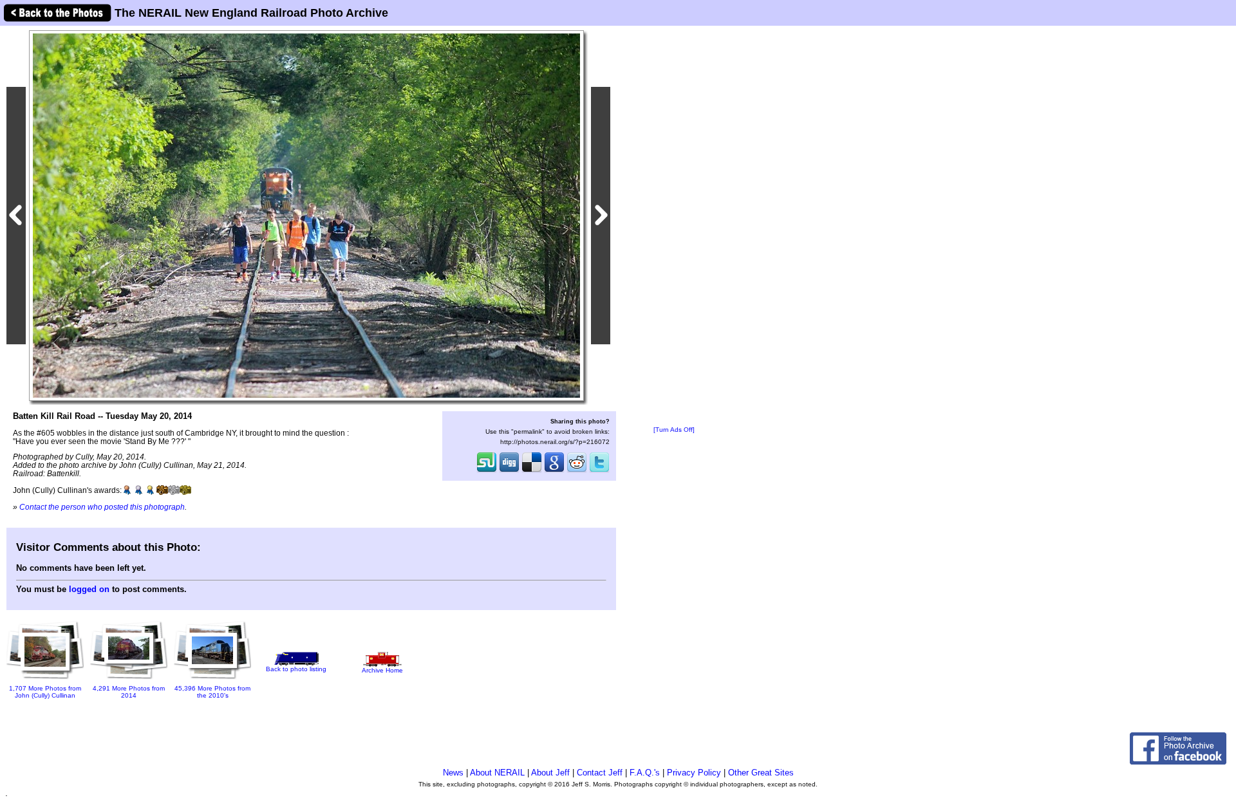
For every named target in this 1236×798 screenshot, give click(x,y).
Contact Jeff (600, 772)
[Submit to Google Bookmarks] (554, 471)
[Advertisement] (674, 226)
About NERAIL (497, 772)
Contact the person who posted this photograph (102, 507)
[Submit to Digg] (509, 471)
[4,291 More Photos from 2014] (128, 680)
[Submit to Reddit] (576, 471)
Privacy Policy (694, 772)
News (453, 772)
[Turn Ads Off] (674, 429)
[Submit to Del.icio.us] (531, 471)
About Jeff (550, 772)
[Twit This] (599, 471)
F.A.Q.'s (645, 772)
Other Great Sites (761, 772)
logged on (89, 589)
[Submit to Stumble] (486, 471)
